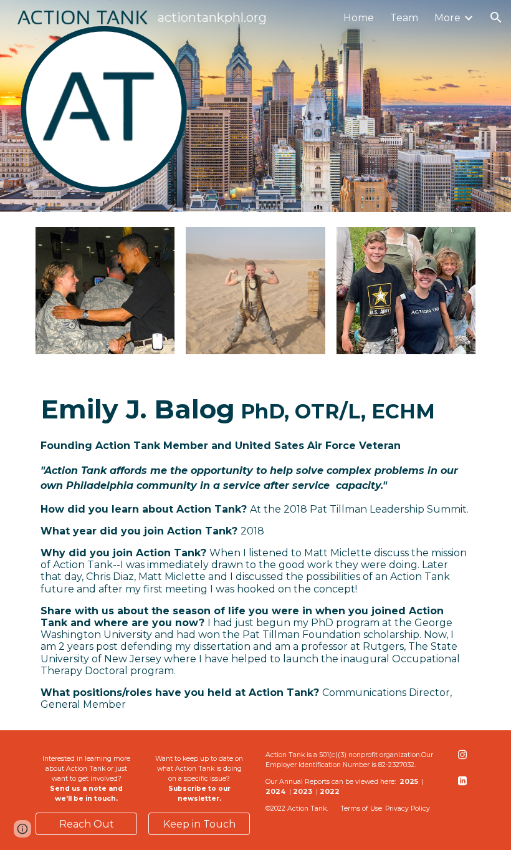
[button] (496, 17)
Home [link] (358, 18)
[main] (255, 549)
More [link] (447, 18)
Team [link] (404, 18)
